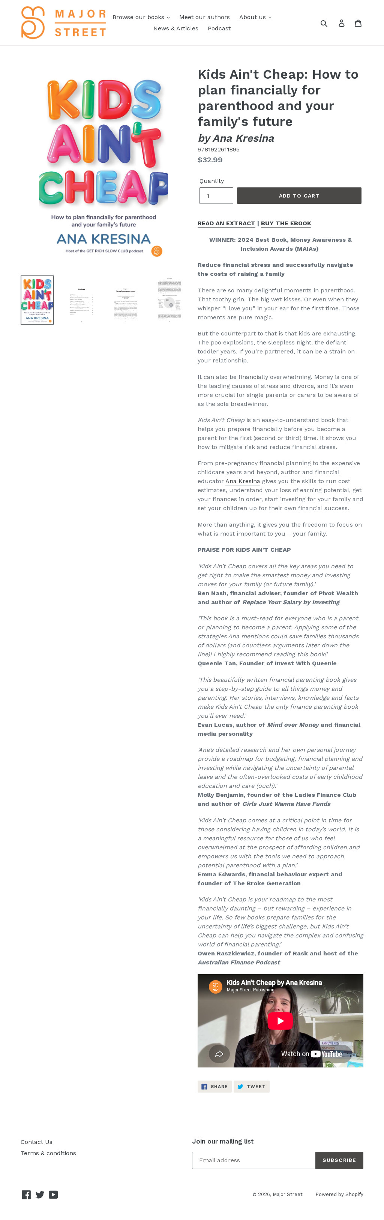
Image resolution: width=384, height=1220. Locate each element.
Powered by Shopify (339, 1194)
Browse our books (139, 17)
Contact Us (36, 1141)
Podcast (219, 28)
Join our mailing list (223, 1141)
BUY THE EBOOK (286, 223)
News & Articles (175, 28)
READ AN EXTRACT (226, 223)
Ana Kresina (242, 481)
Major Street (288, 1194)
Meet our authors (204, 17)
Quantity (212, 180)
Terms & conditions (48, 1153)
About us (253, 17)
